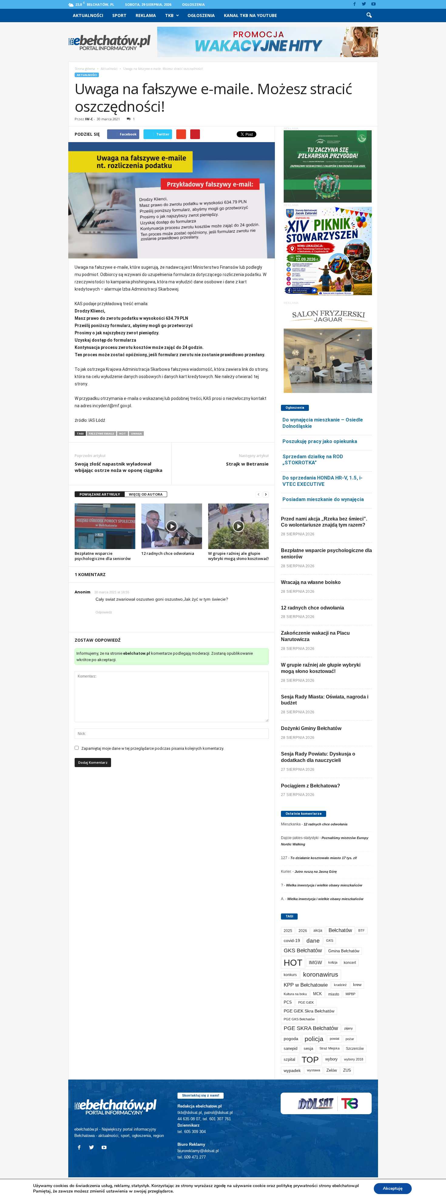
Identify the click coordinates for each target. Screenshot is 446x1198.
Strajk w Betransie (247, 464)
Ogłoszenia (193, 4)
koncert (350, 963)
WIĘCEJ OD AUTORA (146, 494)
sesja (308, 1048)
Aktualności (88, 15)
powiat (334, 1038)
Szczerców (355, 1048)
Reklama (146, 15)
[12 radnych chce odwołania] (171, 526)
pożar (350, 1039)
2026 (303, 931)
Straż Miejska (329, 1048)
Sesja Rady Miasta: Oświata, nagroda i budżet (324, 700)
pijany (348, 1028)
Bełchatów (340, 930)
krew (357, 984)
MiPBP (350, 994)
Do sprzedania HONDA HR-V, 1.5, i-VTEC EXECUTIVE (322, 481)
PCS (288, 1002)
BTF (361, 930)
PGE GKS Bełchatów (299, 1019)
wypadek (292, 1070)
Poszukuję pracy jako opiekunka (319, 441)
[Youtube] (373, 4)
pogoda (291, 1038)
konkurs (290, 975)
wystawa (313, 1070)
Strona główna (85, 69)
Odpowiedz (104, 612)
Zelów (331, 1070)
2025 (288, 931)
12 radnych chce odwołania (167, 553)
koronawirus (320, 974)
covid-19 (292, 940)
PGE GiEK (306, 1002)
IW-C (89, 119)
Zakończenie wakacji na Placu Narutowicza (315, 636)
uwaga (136, 433)
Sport (119, 15)
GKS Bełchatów (303, 950)
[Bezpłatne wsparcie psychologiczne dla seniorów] (105, 526)
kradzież (340, 985)
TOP (310, 1059)
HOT (122, 433)
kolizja (332, 962)
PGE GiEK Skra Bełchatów (309, 1011)
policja (314, 1038)
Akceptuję (393, 1188)
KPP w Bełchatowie (306, 985)
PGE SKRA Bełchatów (311, 1028)
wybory (331, 1059)
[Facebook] (354, 4)
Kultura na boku (295, 994)
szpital (289, 1059)
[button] (369, 15)
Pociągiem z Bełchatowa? (310, 785)
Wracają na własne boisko (311, 582)
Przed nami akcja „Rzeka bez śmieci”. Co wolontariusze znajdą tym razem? (324, 522)
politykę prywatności (297, 1186)
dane (313, 940)
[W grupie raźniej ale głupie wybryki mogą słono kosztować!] (238, 526)
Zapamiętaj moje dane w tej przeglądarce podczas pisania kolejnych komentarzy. (152, 748)
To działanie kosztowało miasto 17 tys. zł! (323, 858)
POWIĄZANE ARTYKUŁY (99, 494)
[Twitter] (364, 4)
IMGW (315, 962)
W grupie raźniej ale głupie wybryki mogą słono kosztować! (238, 556)
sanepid (290, 1048)
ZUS (347, 1070)
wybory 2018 (353, 1059)
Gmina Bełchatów (343, 951)
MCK (317, 994)
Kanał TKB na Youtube (250, 15)
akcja (317, 930)
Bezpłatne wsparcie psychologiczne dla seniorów (103, 556)
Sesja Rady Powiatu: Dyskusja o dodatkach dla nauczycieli (318, 757)
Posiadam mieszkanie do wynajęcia (323, 499)
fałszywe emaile (101, 433)
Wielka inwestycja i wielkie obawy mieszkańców (324, 885)
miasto (333, 994)
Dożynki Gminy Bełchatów (311, 728)
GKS (329, 940)
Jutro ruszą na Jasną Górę (316, 871)
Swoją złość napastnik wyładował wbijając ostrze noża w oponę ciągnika (118, 467)
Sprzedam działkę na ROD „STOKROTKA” (312, 459)
